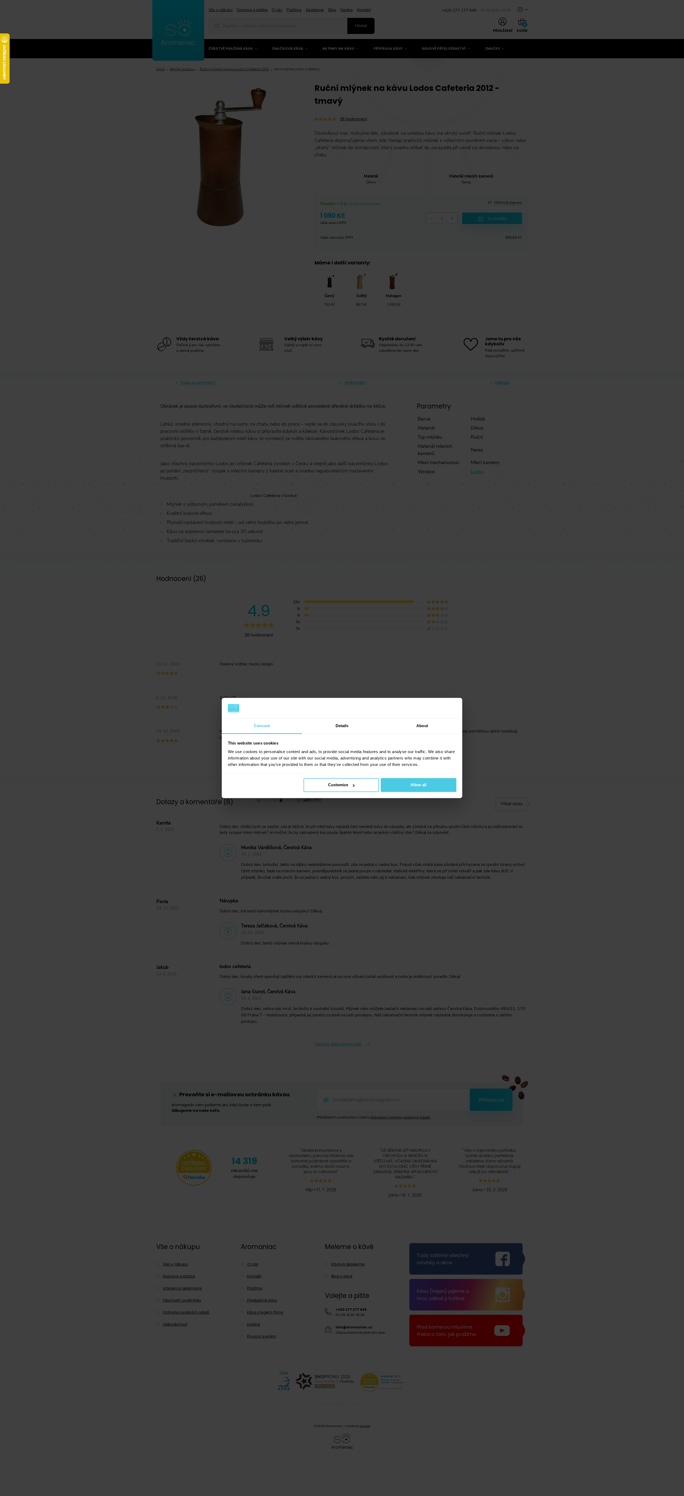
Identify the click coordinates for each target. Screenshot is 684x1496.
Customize (338, 785)
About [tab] (422, 725)
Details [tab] (342, 725)
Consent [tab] (262, 725)
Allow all (418, 785)
